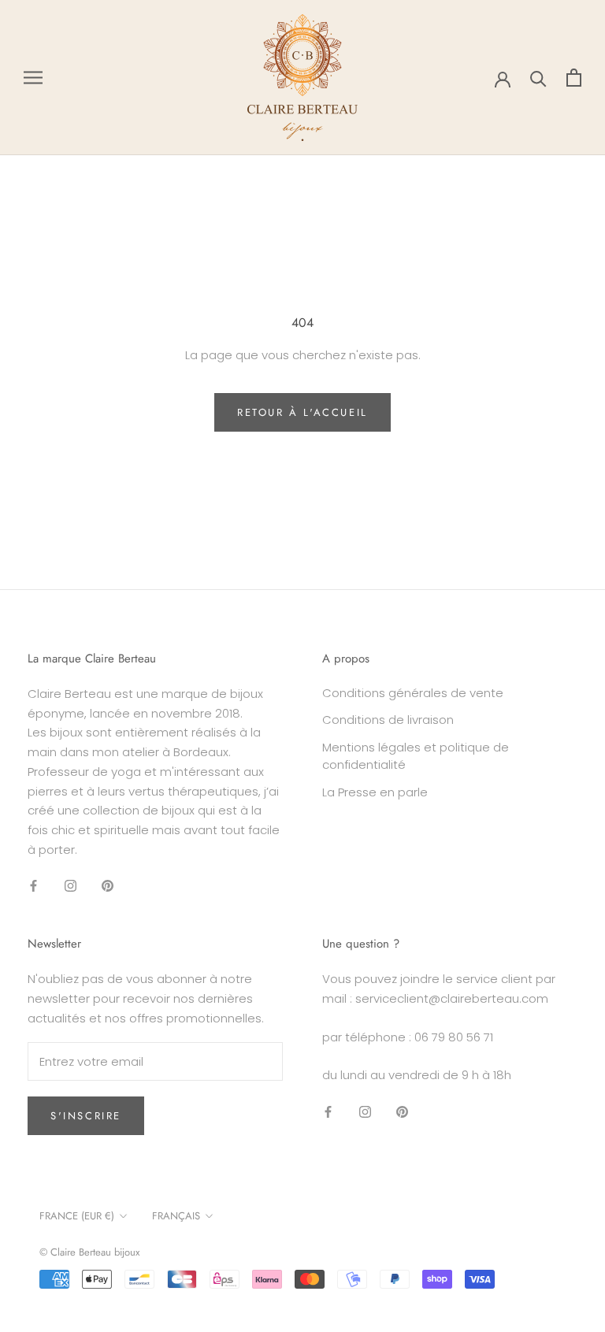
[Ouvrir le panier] (573, 78)
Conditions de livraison (388, 719)
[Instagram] (70, 886)
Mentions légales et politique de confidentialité (415, 756)
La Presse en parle (375, 792)
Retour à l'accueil (302, 412)
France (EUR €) (76, 1215)
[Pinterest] (107, 886)
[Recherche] (538, 77)
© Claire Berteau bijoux (89, 1252)
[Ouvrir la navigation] (33, 77)
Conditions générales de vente (412, 693)
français (176, 1215)
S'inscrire (85, 1115)
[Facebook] (33, 886)
